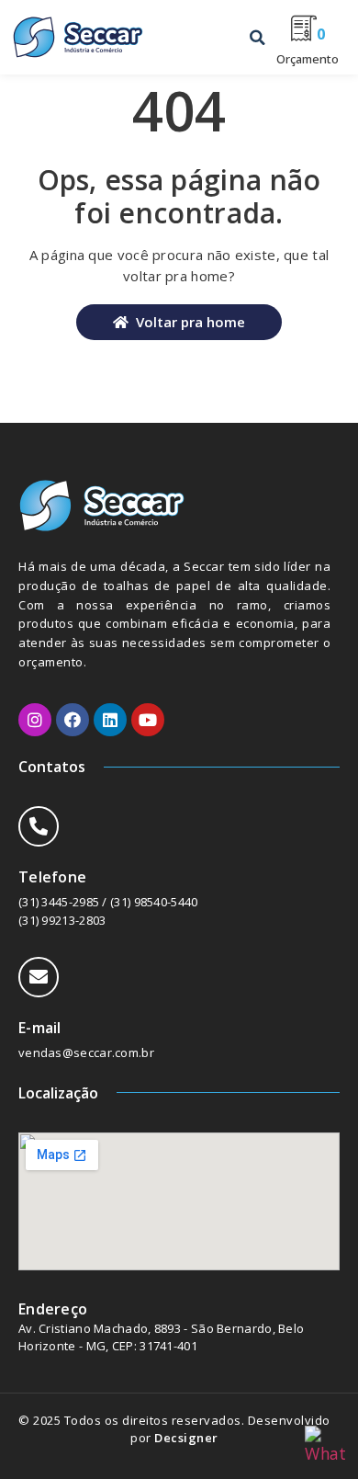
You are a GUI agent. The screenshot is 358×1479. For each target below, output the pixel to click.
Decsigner (186, 1437)
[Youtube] (147, 719)
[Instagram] (34, 719)
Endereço (52, 1309)
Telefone (52, 877)
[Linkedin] (110, 719)
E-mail (40, 1028)
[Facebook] (72, 719)
